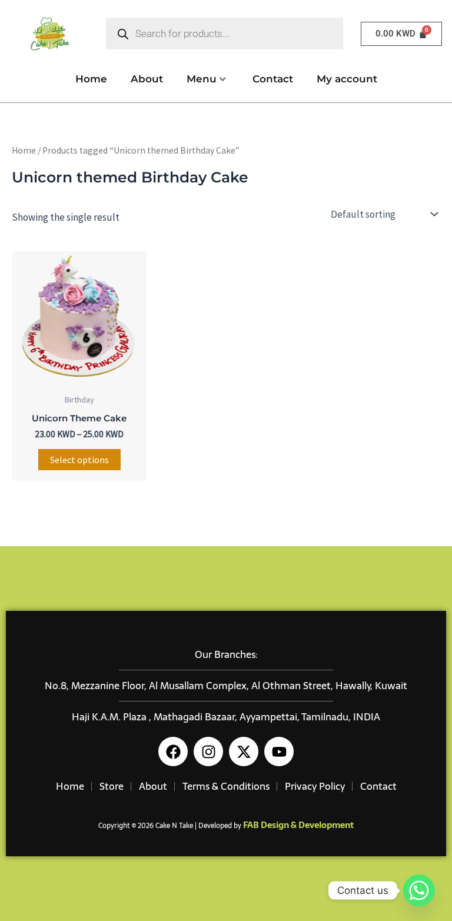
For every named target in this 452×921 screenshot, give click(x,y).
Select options (79, 460)
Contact (272, 79)
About (147, 79)
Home (91, 79)
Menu (202, 79)
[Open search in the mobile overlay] (225, 33)
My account (347, 79)
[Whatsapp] (419, 890)
